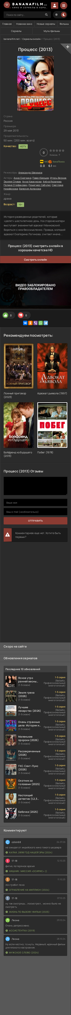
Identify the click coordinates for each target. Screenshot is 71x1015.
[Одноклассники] (30, 323)
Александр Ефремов (30, 172)
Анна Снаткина (22, 178)
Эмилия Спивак (12, 181)
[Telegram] (46, 323)
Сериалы (16, 31)
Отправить (35, 520)
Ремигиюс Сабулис (40, 185)
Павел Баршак (40, 178)
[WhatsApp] (40, 323)
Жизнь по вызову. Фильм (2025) (29, 911)
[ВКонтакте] (25, 323)
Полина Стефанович (15, 185)
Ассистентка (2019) (22, 930)
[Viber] (35, 323)
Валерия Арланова (30, 188)
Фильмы (64, 23)
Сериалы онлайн (31, 39)
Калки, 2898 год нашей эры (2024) (31, 852)
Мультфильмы (52, 31)
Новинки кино (24, 23)
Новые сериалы (46, 23)
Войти (54, 5)
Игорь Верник (58, 178)
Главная (7, 23)
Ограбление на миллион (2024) (29, 889)
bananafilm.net (12, 39)
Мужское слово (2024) (24, 952)
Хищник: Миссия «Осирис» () (28, 871)
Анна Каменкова (32, 181)
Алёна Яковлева (52, 181)
